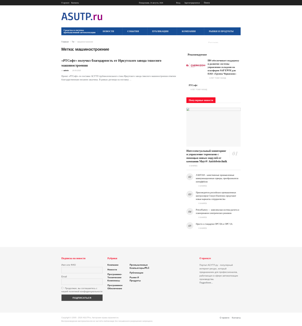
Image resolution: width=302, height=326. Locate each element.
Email (64, 276)
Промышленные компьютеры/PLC (139, 266)
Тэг (73, 41)
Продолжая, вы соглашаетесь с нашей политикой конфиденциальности (81, 290)
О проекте (65, 2)
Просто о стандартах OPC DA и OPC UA (214, 223)
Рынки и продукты (221, 31)
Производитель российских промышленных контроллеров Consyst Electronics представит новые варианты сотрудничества (216, 196)
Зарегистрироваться (192, 2)
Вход (178, 2)
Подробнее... (206, 282)
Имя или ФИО (68, 264)
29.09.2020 (76, 70)
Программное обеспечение (115, 287)
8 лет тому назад (217, 78)
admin (66, 70)
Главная (65, 41)
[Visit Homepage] (81, 16)
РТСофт (193, 85)
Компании (189, 31)
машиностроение (85, 41)
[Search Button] (239, 2)
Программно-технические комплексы (114, 277)
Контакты (75, 2)
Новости (108, 31)
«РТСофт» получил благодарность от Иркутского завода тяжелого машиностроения (111, 63)
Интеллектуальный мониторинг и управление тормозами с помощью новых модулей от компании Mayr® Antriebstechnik (206, 156)
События (133, 31)
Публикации (160, 31)
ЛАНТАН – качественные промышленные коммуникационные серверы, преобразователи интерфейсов (217, 178)
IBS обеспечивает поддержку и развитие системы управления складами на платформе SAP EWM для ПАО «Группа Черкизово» (223, 67)
